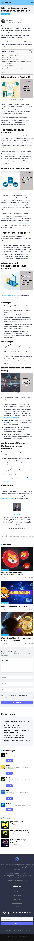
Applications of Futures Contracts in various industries (14, 69)
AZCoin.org (23, 936)
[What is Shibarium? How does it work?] (17, 592)
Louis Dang (11, 20)
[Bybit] (3, 757)
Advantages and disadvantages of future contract (13, 535)
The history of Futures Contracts (11, 56)
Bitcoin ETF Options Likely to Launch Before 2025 (17, 741)
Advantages (9, 63)
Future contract (28, 535)
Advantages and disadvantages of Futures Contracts (17, 61)
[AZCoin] (7, 2)
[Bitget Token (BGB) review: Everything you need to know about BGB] (5, 846)
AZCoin (3, 864)
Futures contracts (6, 136)
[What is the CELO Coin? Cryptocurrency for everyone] (5, 828)
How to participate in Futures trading (12, 67)
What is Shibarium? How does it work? (15, 607)
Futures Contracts (21, 536)
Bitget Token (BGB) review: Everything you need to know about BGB (16, 731)
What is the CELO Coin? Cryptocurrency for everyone (16, 722)
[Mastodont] (24, 529)
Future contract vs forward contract (9, 536)
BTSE (7, 790)
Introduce (17, 892)
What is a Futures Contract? (10, 54)
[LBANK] (3, 768)
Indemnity (17, 899)
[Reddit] (20, 529)
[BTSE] (3, 793)
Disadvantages (9, 65)
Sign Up (9, 760)
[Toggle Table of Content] (29, 51)
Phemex (8, 803)
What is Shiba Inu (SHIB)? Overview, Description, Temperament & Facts (14, 736)
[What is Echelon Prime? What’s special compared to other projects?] (5, 837)
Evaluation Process (17, 903)
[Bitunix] (3, 781)
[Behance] (13, 529)
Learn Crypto (5, 14)
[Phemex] (3, 806)
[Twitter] (11, 529)
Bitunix (8, 778)
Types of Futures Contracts (10, 59)
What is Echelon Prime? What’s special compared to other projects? (15, 727)
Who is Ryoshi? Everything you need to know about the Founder (16, 639)
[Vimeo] (18, 529)
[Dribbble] (16, 529)
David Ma (24, 880)
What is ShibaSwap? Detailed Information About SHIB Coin (12, 574)
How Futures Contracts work (10, 57)
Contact (17, 906)
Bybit (7, 754)
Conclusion (6, 72)
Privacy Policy (17, 895)
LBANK (8, 765)
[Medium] (22, 529)
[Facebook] (9, 529)
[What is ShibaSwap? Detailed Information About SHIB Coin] (17, 559)
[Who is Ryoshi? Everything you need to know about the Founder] (17, 624)
